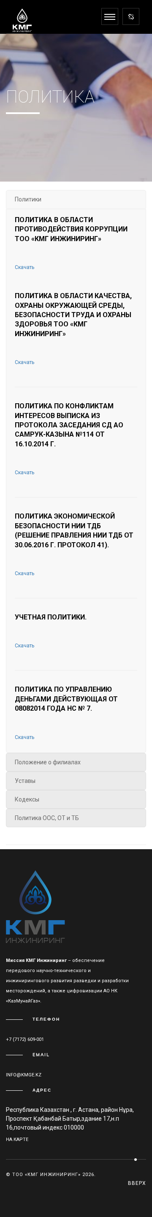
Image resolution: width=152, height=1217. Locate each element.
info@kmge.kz (23, 1075)
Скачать (24, 267)
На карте (17, 1139)
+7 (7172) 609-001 (25, 1039)
